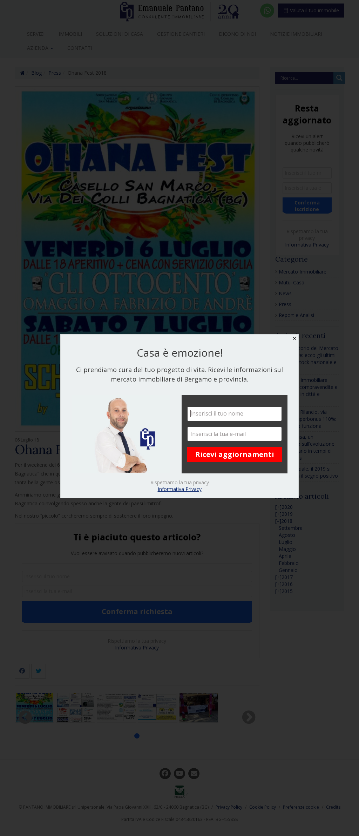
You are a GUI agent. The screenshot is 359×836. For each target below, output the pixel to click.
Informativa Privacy (180, 489)
